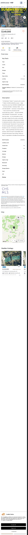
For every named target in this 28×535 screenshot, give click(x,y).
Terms (4, 520)
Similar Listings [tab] (17, 50)
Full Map (21, 240)
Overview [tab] (3, 50)
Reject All (13, 528)
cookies (5, 516)
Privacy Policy (9, 520)
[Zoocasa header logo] (7, 2)
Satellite (21, 217)
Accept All (13, 524)
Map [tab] (9, 50)
